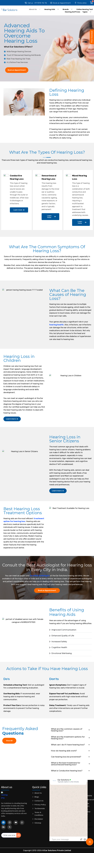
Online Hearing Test (84, 9)
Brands (66, 9)
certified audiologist (40, 576)
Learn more (17, 210)
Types (84, 12)
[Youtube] (16, 822)
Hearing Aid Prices (72, 12)
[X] (9, 827)
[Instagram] (9, 822)
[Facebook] (3, 822)
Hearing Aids (49, 9)
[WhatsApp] (22, 822)
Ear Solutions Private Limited (57, 850)
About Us (33, 9)
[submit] (18, 835)
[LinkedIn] (3, 827)
